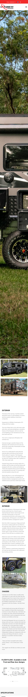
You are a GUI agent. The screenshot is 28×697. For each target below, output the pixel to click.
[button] (26, 7)
